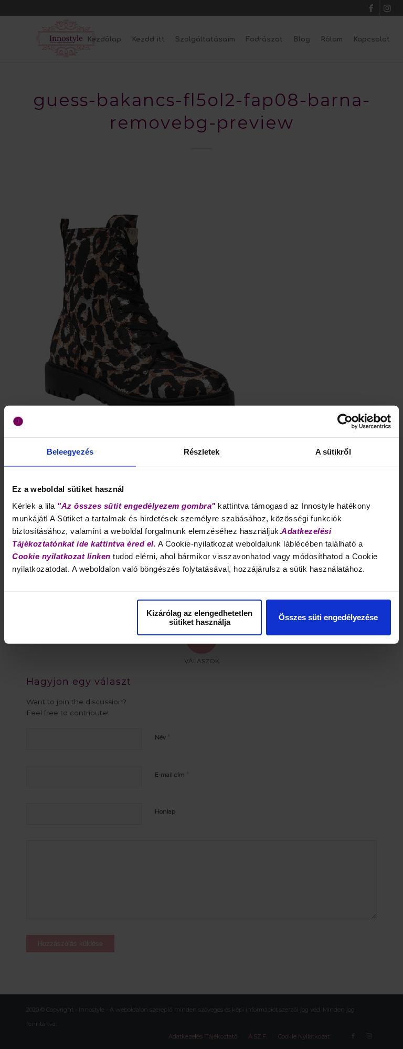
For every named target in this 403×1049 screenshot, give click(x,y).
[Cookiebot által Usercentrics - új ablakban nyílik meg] (345, 421)
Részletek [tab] (202, 451)
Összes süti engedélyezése (328, 617)
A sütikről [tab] (333, 451)
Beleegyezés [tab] (70, 451)
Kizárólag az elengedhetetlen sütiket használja (199, 617)
